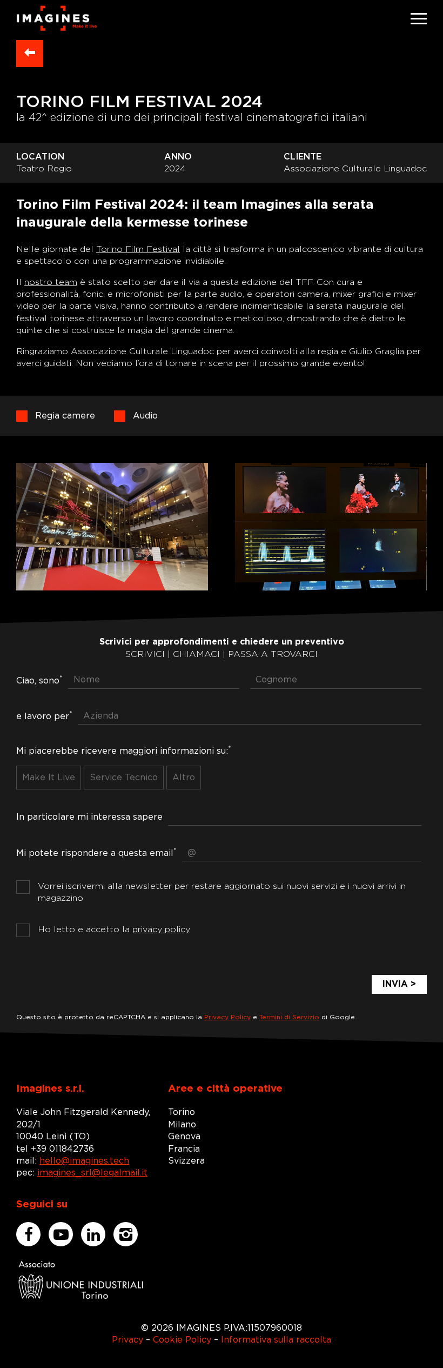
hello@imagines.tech (84, 1161)
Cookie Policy (182, 1340)
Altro (183, 777)
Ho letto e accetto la (114, 929)
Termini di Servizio (289, 1017)
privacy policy (161, 929)
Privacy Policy (227, 1017)
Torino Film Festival (138, 249)
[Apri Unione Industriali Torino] (81, 1280)
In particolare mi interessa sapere (89, 817)
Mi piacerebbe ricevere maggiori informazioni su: (123, 750)
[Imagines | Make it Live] (56, 18)
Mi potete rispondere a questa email (96, 852)
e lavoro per (44, 715)
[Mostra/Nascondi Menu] (419, 19)
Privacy (127, 1340)
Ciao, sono (39, 679)
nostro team (50, 282)
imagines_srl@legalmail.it (92, 1172)
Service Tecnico (124, 777)
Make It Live (48, 777)
